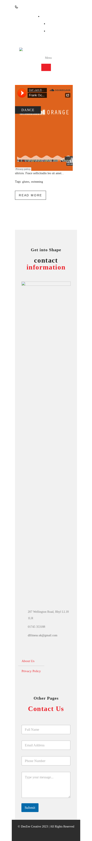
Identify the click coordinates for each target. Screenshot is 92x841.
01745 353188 (28, 7)
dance (27, 110)
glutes (25, 181)
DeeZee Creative (31, 826)
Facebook (48, 16)
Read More (30, 195)
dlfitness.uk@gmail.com (42, 635)
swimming (37, 181)
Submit (30, 808)
